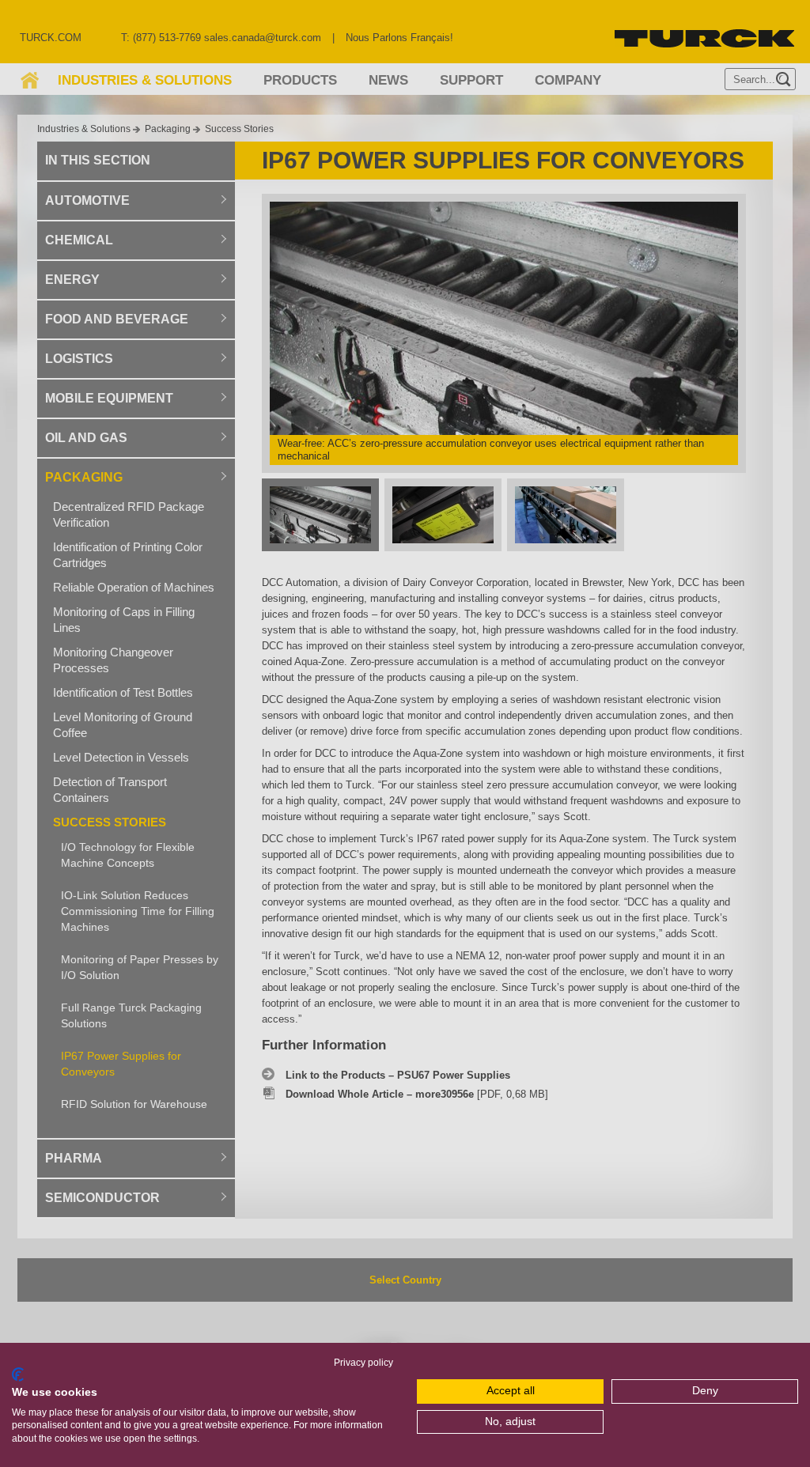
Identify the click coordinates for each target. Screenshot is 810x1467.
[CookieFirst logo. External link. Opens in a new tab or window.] (18, 1374)
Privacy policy (363, 1362)
